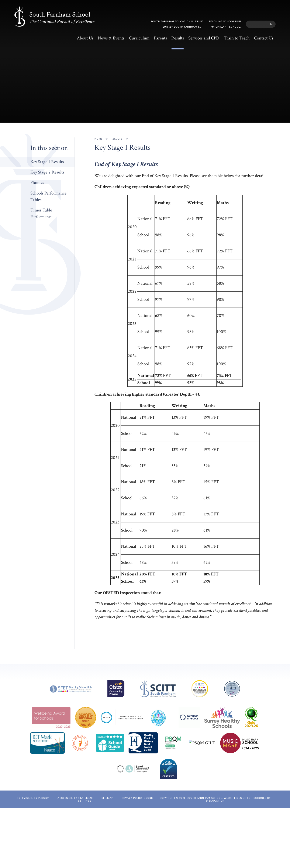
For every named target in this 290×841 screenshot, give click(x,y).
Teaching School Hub (224, 21)
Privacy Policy (132, 797)
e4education (215, 800)
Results (116, 138)
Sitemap (107, 797)
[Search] (271, 24)
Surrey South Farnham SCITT (184, 26)
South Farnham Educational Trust (177, 21)
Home (98, 138)
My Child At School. (226, 26)
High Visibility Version (33, 797)
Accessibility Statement (76, 797)
